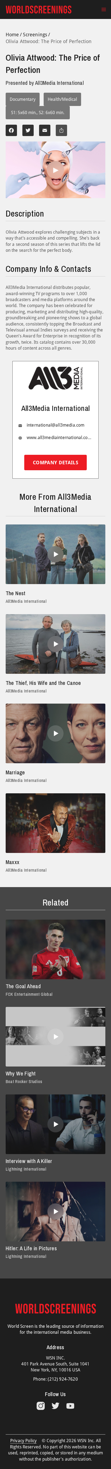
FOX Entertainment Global (29, 994)
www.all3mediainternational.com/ (60, 437)
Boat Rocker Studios (24, 1081)
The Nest (16, 593)
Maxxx (13, 862)
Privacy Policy (23, 1440)
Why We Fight (21, 1073)
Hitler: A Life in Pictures (31, 1248)
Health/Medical (62, 99)
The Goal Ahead (23, 986)
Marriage (15, 772)
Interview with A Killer (29, 1161)
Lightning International (26, 1169)
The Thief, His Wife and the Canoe (43, 683)
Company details (55, 462)
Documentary (23, 99)
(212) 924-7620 (63, 1379)
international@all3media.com (55, 425)
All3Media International (26, 601)
